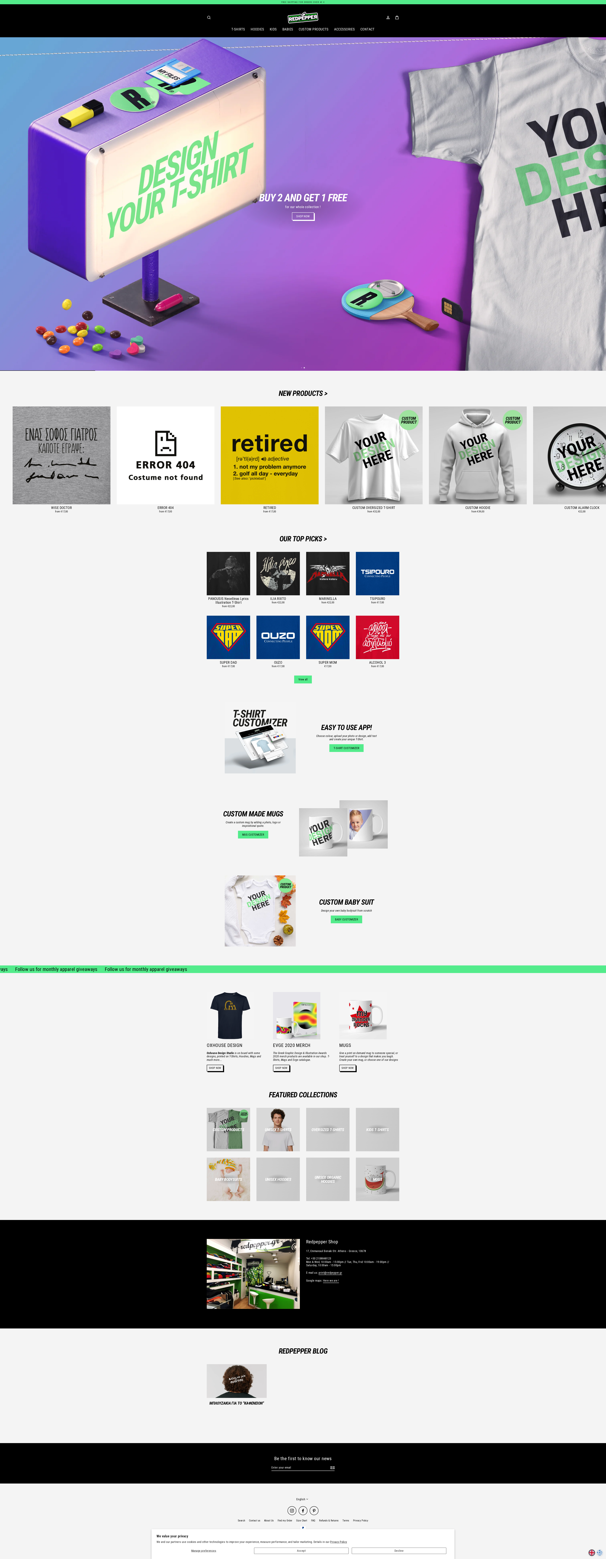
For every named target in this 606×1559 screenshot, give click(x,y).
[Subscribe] (332, 1468)
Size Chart (301, 1520)
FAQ (313, 1520)
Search (241, 1520)
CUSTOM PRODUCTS (314, 29)
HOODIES (257, 29)
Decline (399, 1550)
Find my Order (285, 1520)
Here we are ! (331, 1280)
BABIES (287, 29)
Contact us (254, 1520)
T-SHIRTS (238, 29)
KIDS (273, 29)
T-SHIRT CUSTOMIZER (346, 748)
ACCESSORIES (344, 29)
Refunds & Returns (329, 1520)
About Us (269, 1520)
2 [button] (305, 368)
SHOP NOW (215, 1067)
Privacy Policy (338, 1542)
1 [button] (302, 368)
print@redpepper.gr (330, 1272)
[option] (303, 204)
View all (303, 679)
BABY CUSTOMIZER (346, 919)
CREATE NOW (325, 359)
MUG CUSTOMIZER (253, 834)
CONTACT (367, 29)
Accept (301, 1550)
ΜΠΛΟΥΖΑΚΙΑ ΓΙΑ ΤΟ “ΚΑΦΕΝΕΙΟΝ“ (236, 1403)
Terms (345, 1520)
